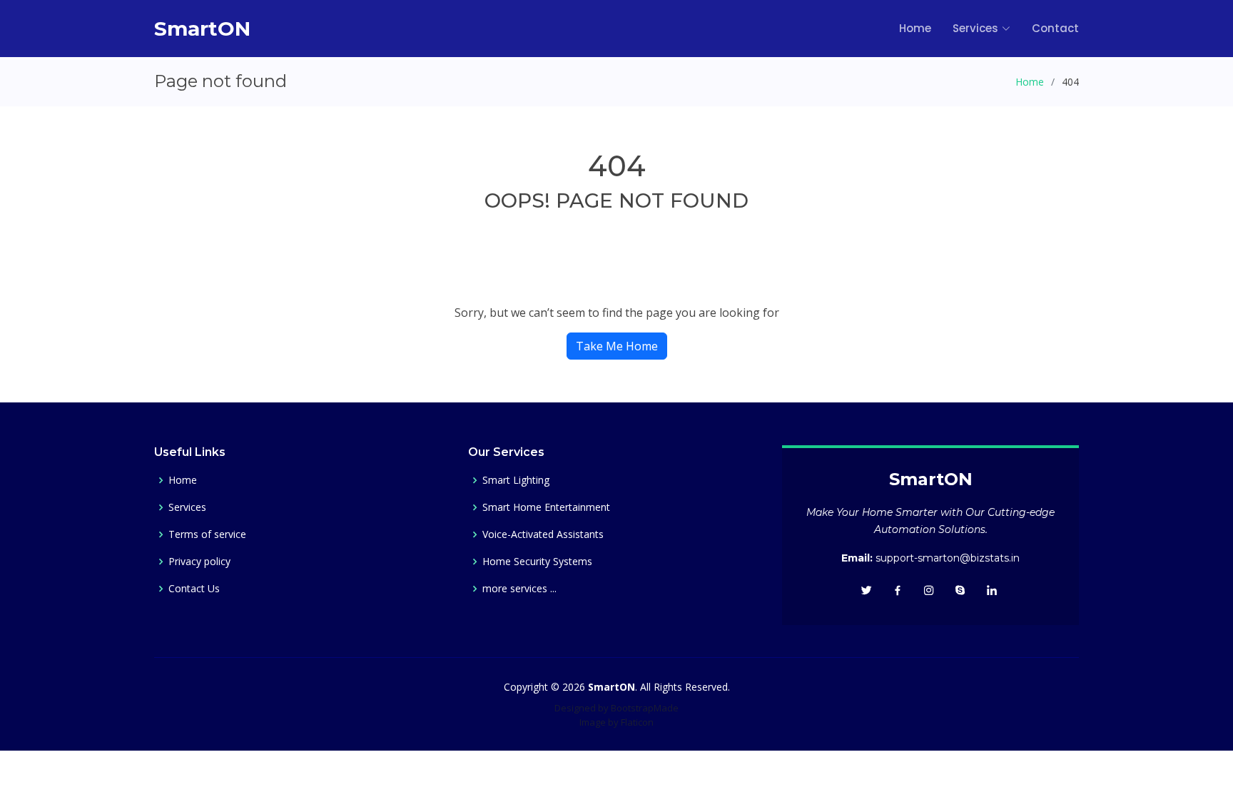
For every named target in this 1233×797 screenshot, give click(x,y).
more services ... (519, 589)
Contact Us (194, 589)
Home (915, 28)
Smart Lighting (515, 480)
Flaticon (637, 722)
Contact (1055, 28)
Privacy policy (199, 562)
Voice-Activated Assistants (543, 534)
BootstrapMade (645, 707)
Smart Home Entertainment (546, 507)
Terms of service (207, 534)
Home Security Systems (537, 562)
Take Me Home (617, 346)
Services (187, 507)
